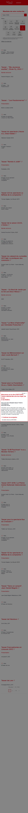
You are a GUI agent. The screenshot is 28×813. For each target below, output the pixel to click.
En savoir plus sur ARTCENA (9, 419)
